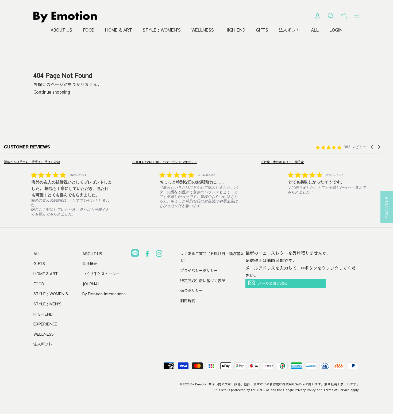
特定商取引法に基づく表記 (202, 280)
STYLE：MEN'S (47, 303)
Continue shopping (51, 92)
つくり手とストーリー (101, 273)
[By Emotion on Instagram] (159, 254)
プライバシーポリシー (199, 270)
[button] (372, 147)
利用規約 (187, 300)
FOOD (88, 30)
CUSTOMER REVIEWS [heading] (27, 147)
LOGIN (335, 30)
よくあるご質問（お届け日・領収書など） (212, 257)
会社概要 (89, 263)
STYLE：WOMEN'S (162, 30)
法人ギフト (289, 30)
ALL (315, 30)
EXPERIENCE (45, 324)
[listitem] (58, 187)
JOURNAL (91, 283)
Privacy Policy (305, 390)
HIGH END (235, 30)
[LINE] (135, 254)
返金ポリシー (191, 290)
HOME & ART (118, 30)
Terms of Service (336, 390)
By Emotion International (104, 293)
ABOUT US (61, 30)
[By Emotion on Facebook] (147, 254)
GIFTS (262, 30)
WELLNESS (202, 30)
